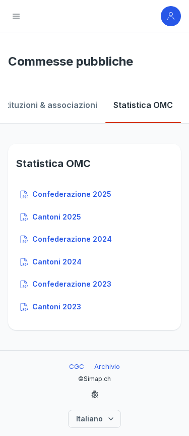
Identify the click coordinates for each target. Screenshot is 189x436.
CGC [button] (76, 366)
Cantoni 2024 (57, 261)
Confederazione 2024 (72, 239)
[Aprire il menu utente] (171, 16)
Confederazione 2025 (71, 194)
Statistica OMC (143, 105)
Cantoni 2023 (56, 306)
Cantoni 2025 (56, 216)
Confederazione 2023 (71, 284)
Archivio (107, 366)
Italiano (89, 418)
